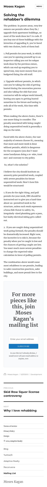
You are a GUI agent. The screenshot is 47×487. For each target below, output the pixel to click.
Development (36, 374)
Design (6, 436)
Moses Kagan (14, 6)
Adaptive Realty (12, 461)
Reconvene (9, 467)
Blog (6, 449)
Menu (39, 6)
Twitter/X (8, 455)
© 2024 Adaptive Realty (13, 441)
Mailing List (10, 473)
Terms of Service (10, 426)
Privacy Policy (9, 431)
